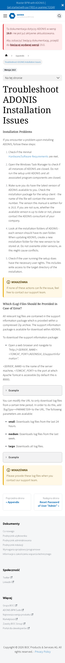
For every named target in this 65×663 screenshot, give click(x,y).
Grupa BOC (8, 605)
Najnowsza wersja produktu (16, 614)
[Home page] (6, 56)
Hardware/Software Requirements (28, 156)
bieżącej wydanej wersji (24, 45)
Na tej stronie (13, 78)
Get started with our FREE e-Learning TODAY (31, 7)
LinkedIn (7, 582)
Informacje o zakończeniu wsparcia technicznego (27, 554)
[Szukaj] (59, 16)
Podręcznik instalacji (13, 544)
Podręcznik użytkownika (15, 535)
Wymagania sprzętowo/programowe (21, 549)
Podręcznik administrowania (17, 540)
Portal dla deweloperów (15, 628)
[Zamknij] (62, 5)
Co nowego (8, 531)
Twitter (6, 577)
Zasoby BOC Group (12, 623)
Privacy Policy (43, 651)
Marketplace (9, 619)
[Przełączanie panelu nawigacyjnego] (5, 15)
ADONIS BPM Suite (12, 610)
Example (14, 390)
